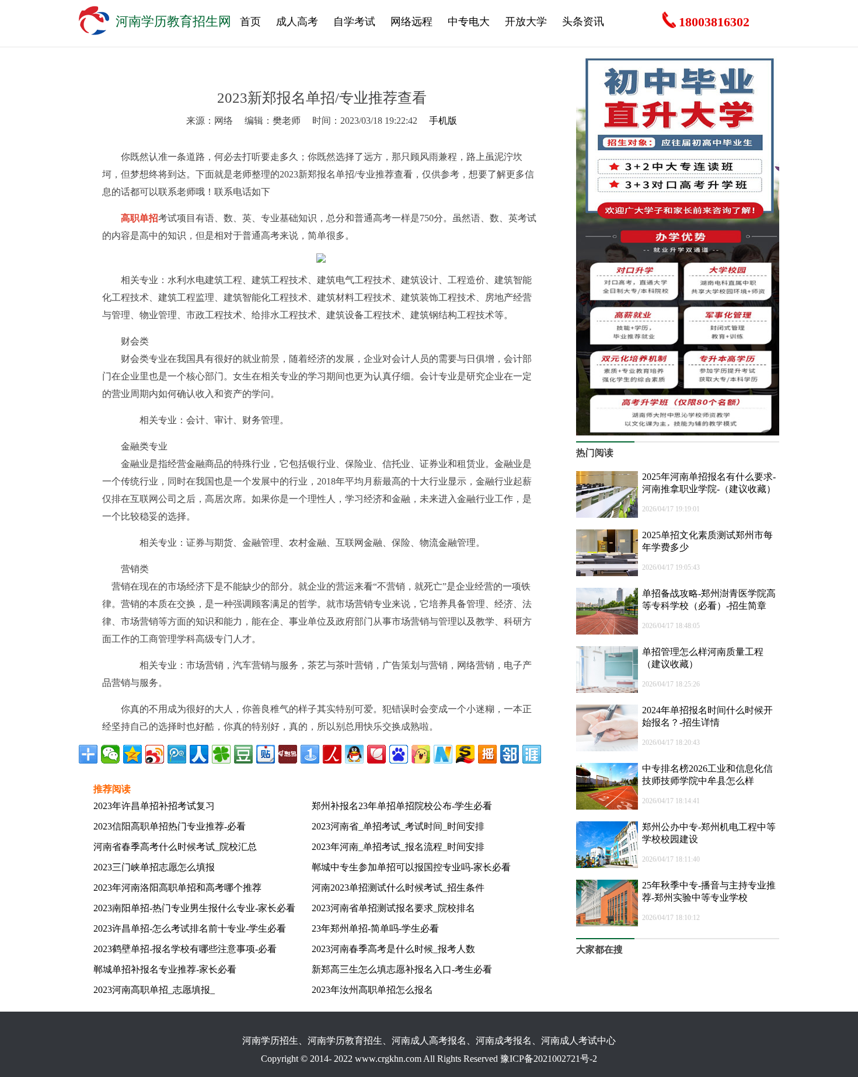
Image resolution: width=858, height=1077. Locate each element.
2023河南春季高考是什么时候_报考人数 (393, 949)
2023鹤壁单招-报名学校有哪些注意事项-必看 (185, 949)
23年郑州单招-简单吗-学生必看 (375, 928)
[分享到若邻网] (509, 754)
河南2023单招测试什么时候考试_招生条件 (398, 888)
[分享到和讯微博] (287, 754)
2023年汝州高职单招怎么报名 (372, 990)
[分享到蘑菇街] (420, 754)
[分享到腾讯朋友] (221, 754)
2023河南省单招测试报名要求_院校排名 (393, 908)
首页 (250, 21)
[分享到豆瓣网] (243, 754)
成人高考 (297, 21)
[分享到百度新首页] (398, 754)
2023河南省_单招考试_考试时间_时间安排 (398, 826)
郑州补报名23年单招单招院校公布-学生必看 (402, 806)
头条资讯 (583, 21)
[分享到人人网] (199, 754)
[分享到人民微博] (332, 754)
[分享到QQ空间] (132, 754)
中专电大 (469, 21)
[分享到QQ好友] (354, 754)
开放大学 (526, 21)
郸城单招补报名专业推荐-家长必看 (164, 969)
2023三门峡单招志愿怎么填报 (154, 867)
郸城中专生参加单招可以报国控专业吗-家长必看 (411, 867)
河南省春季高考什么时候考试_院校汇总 (175, 847)
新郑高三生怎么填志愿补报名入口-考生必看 (402, 969)
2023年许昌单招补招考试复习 (154, 806)
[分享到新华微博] (443, 754)
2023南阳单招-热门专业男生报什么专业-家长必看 (194, 908)
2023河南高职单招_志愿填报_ (154, 990)
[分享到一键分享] (310, 754)
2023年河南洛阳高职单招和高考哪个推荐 (177, 888)
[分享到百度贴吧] (265, 754)
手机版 (443, 121)
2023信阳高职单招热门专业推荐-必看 (169, 826)
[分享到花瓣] (376, 754)
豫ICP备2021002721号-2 (548, 1059)
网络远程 (411, 21)
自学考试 (354, 21)
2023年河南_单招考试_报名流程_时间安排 (398, 847)
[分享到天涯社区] (531, 754)
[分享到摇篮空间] (487, 754)
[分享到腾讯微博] (177, 754)
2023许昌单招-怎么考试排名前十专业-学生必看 (189, 928)
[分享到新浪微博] (154, 754)
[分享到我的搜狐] (465, 754)
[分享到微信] (110, 754)
